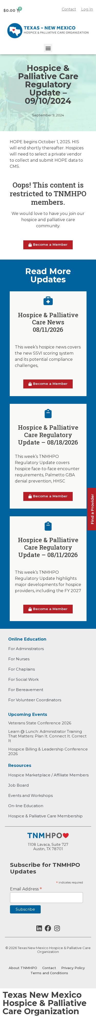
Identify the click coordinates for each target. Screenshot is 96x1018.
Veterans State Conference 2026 (39, 723)
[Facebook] (48, 928)
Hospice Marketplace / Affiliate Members (48, 775)
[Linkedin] (39, 928)
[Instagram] (56, 928)
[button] (48, 48)
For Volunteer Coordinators (34, 699)
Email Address (26, 888)
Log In (87, 9)
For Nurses (18, 658)
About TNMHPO (23, 968)
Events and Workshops (30, 795)
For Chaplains (21, 669)
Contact (49, 968)
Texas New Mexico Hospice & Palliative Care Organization (45, 1003)
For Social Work (23, 679)
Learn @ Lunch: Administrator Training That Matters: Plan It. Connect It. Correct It (47, 736)
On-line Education (25, 805)
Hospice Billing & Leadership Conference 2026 (48, 751)
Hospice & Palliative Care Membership (45, 816)
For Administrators (26, 648)
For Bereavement (25, 689)
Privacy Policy (73, 968)
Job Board (18, 785)
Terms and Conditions (49, 973)
